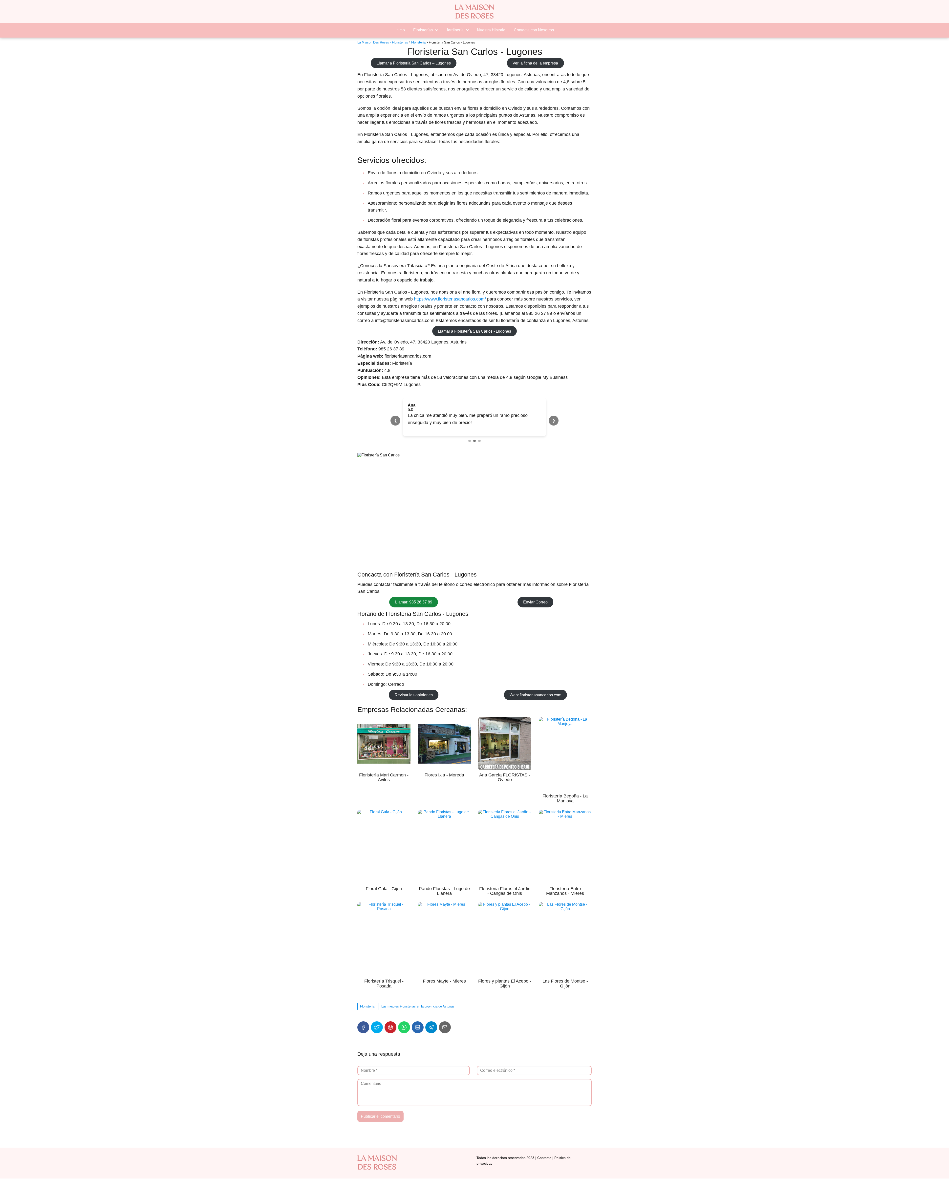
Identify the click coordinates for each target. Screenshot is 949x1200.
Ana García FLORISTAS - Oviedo (504, 777)
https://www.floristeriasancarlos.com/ (450, 299)
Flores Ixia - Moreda (444, 774)
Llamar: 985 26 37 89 (413, 602)
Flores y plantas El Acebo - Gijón (504, 983)
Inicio (400, 30)
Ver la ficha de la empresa (535, 63)
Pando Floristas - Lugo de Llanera (444, 891)
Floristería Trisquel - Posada (384, 983)
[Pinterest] (390, 1027)
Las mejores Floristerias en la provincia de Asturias (417, 1006)
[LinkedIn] (418, 1027)
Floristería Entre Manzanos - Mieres (565, 891)
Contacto (544, 1158)
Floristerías (423, 30)
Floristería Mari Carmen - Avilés (384, 777)
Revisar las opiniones (414, 695)
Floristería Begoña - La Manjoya (565, 798)
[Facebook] (363, 1027)
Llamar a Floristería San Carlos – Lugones (414, 63)
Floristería (367, 1006)
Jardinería (455, 30)
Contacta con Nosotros (534, 30)
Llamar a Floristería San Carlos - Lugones (474, 331)
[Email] (445, 1027)
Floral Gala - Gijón (384, 888)
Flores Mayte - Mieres (444, 981)
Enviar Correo (535, 602)
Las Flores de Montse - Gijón (565, 983)
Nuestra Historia (491, 30)
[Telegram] (431, 1027)
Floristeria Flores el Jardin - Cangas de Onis (504, 891)
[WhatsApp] (404, 1027)
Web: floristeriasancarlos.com (535, 695)
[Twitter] (377, 1027)
